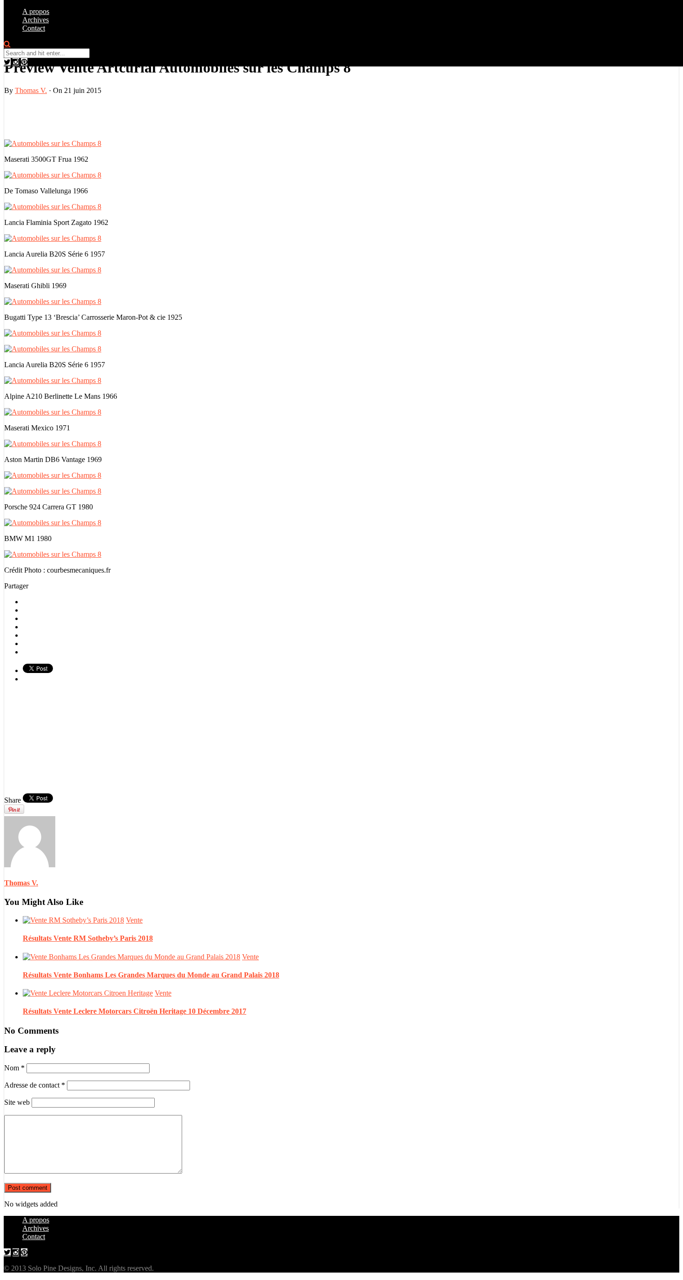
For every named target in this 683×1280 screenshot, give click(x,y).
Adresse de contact (34, 1085)
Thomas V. (31, 90)
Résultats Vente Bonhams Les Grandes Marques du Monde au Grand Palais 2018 (151, 975)
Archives (35, 20)
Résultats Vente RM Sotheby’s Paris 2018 (88, 938)
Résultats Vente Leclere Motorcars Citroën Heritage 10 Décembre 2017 (134, 1011)
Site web (17, 1102)
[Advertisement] (113, 116)
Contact (33, 28)
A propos (35, 11)
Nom (14, 1068)
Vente (134, 920)
